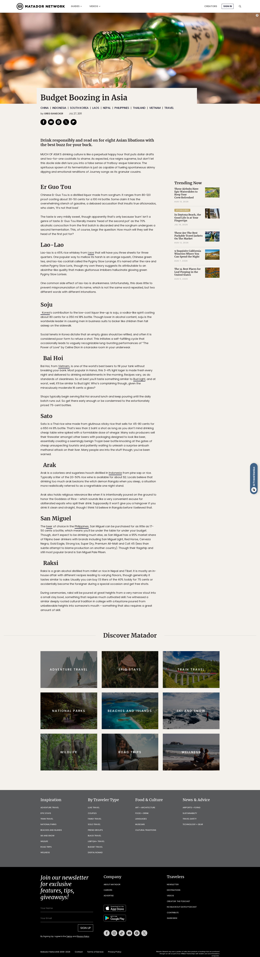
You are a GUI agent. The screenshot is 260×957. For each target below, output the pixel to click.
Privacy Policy (148, 499)
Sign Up (160, 491)
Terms (134, 499)
